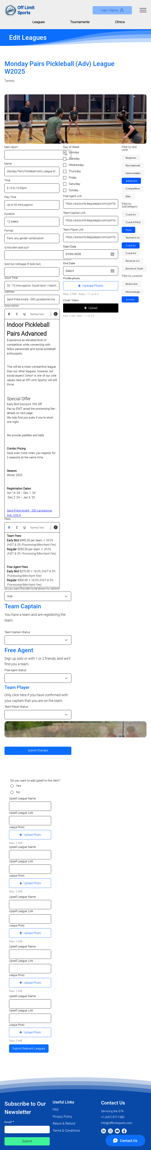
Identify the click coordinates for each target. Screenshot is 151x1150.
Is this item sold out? (16, 247)
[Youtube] (117, 1131)
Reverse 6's (132, 260)
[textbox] (32, 418)
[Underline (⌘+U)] (24, 314)
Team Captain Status (17, 632)
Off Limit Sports (25, 10)
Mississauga (133, 291)
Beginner (131, 157)
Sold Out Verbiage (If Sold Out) (22, 264)
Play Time (10, 197)
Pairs (128, 229)
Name (8, 163)
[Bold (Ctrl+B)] (9, 314)
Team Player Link (73, 229)
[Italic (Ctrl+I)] (17, 314)
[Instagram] (110, 1131)
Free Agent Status (15, 670)
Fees (7, 519)
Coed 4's (131, 253)
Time (7, 180)
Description (11, 305)
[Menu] (143, 10)
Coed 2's (131, 245)
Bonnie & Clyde (134, 268)
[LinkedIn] (103, 1131)
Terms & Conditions (66, 1130)
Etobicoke (131, 283)
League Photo (16, 827)
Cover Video (70, 300)
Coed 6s (131, 214)
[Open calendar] (112, 254)
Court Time (11, 278)
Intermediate (133, 173)
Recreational (133, 165)
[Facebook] (124, 1131)
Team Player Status (16, 706)
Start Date (69, 246)
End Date (69, 263)
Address (9, 291)
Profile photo (71, 278)
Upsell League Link (21, 812)
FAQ (55, 1109)
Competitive (133, 188)
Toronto (130, 299)
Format (8, 230)
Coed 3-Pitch (133, 222)
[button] (112, 10)
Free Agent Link (72, 196)
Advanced (131, 180)
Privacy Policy (62, 1116)
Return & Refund (64, 1123)
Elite (128, 196)
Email (9, 1122)
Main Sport (11, 147)
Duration (9, 214)
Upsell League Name (22, 798)
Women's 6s (133, 237)
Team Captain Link (74, 213)
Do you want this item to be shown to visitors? (32, 588)
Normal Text (37, 314)
